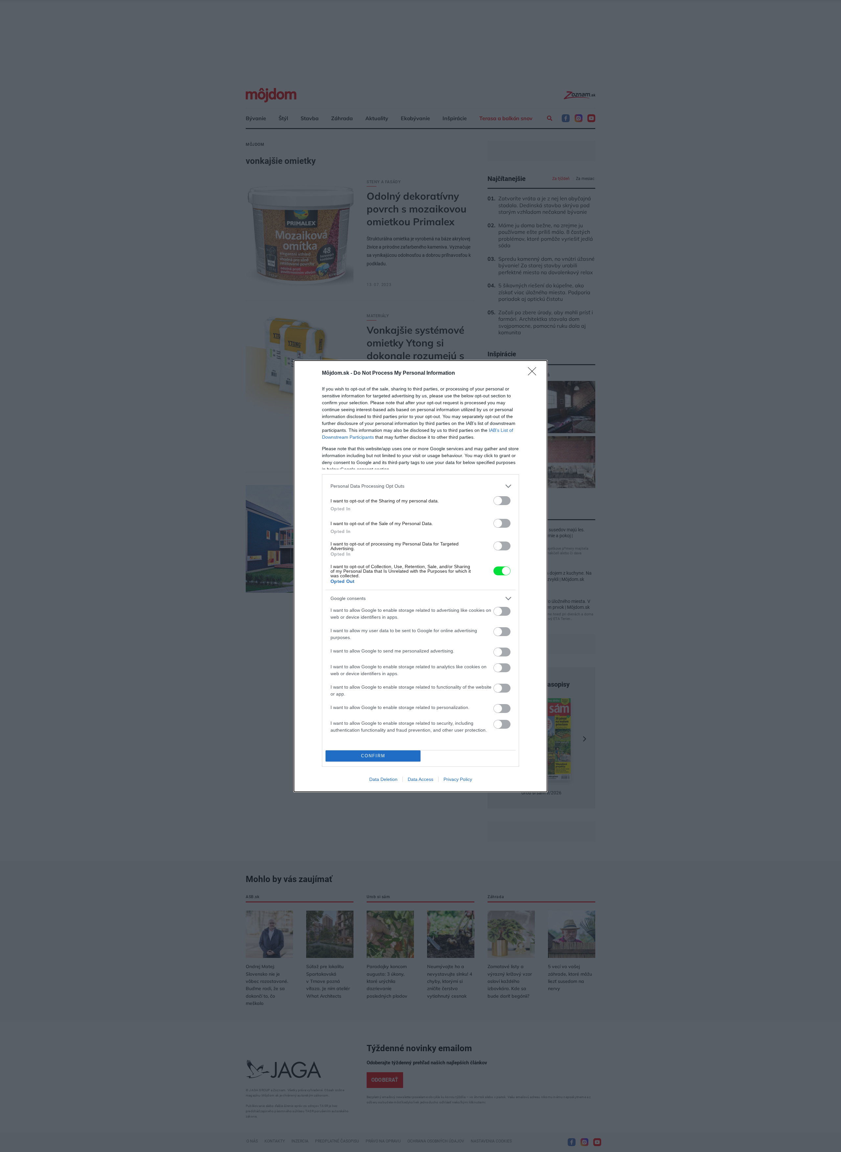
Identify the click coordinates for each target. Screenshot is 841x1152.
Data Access (420, 779)
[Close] (534, 373)
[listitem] (420, 486)
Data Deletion (383, 779)
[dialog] (420, 576)
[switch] (502, 500)
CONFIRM (373, 755)
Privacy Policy (457, 779)
